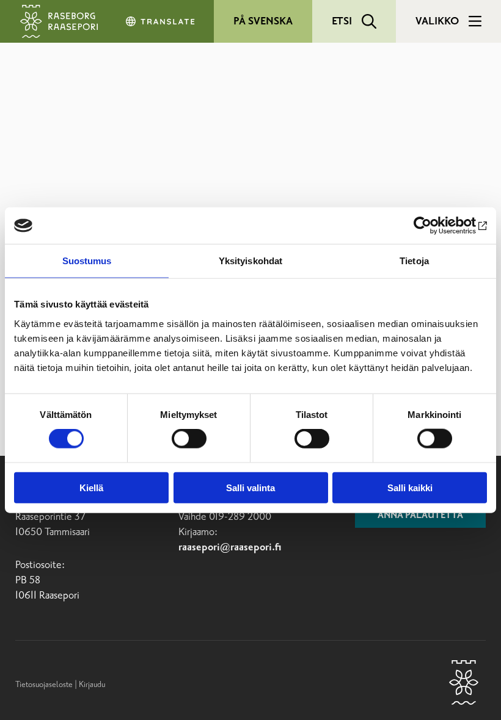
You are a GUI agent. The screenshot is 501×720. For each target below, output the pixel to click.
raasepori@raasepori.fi (230, 547)
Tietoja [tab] (414, 261)
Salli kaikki (410, 487)
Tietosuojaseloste (44, 684)
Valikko (437, 21)
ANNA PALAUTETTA (420, 515)
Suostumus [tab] (87, 261)
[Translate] (161, 21)
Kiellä (91, 487)
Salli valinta (250, 487)
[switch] (189, 438)
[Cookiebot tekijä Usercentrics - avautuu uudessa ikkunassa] (433, 226)
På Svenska (263, 21)
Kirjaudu (92, 684)
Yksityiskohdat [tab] (250, 261)
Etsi (342, 21)
